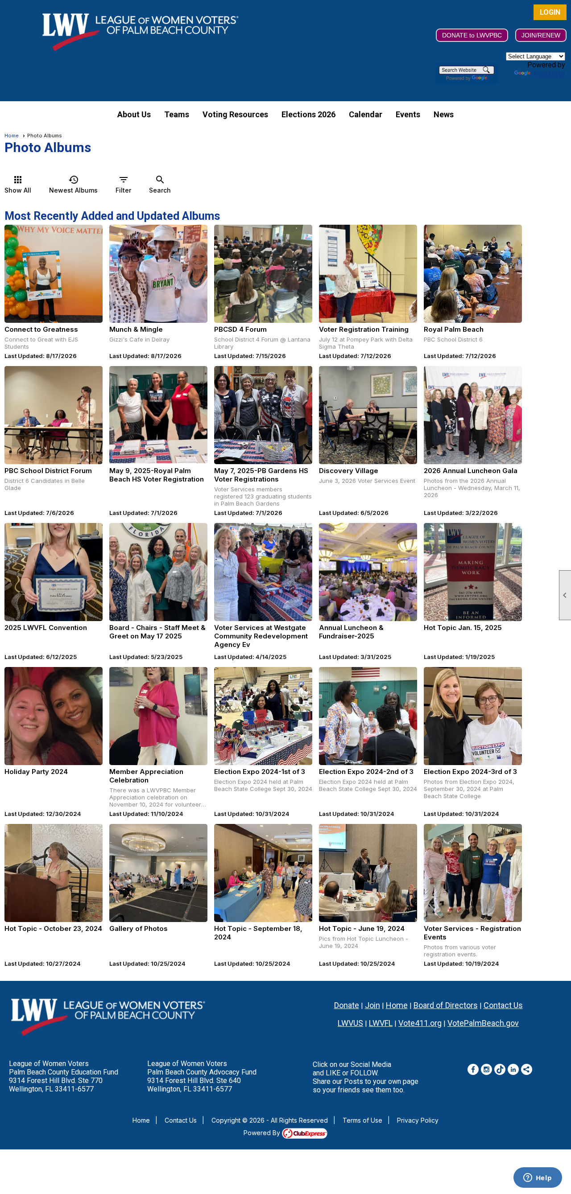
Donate (346, 1005)
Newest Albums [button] (73, 184)
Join (372, 1005)
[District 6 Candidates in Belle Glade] (53, 415)
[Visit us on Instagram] (486, 1069)
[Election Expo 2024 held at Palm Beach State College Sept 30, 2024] (263, 716)
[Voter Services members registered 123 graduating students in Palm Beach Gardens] (263, 415)
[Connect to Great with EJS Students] (53, 274)
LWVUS (350, 1023)
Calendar (365, 114)
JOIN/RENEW (540, 35)
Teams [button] (176, 114)
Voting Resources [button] (235, 114)
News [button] (444, 114)
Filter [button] (123, 184)
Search (160, 184)
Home (11, 135)
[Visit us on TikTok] (499, 1069)
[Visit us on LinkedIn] (513, 1069)
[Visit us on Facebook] (473, 1069)
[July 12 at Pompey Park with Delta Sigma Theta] (368, 274)
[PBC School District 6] (473, 274)
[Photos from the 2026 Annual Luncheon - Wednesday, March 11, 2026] (473, 415)
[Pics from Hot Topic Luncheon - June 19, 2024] (368, 873)
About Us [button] (134, 114)
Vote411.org (420, 1023)
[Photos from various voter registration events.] (473, 873)
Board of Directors (446, 1005)
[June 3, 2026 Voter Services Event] (368, 415)
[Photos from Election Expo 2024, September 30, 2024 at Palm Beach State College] (473, 716)
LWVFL (381, 1023)
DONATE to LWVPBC (472, 35)
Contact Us (503, 1005)
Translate (548, 73)
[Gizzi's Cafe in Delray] (158, 274)
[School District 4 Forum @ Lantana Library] (263, 274)
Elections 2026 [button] (308, 114)
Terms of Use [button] (362, 1120)
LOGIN (550, 12)
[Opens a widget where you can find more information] (537, 1178)
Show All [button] (17, 184)
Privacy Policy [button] (418, 1120)
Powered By (263, 1132)
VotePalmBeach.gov (483, 1023)
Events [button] (408, 114)
